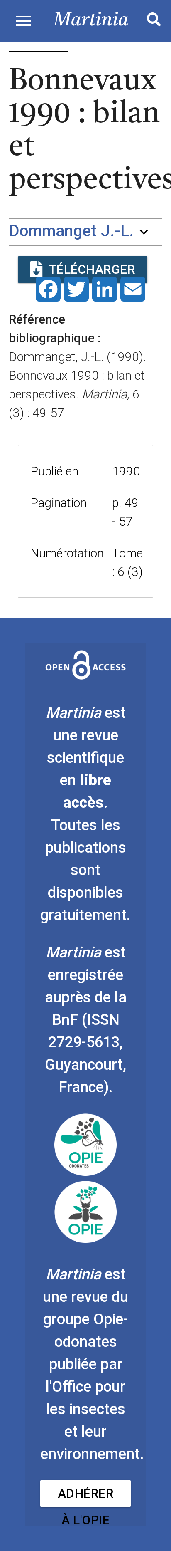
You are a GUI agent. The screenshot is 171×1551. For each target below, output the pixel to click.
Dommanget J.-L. (71, 231)
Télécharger (92, 269)
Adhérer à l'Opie (86, 1496)
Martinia (91, 20)
